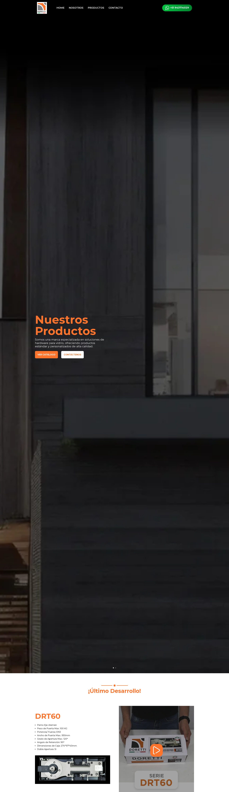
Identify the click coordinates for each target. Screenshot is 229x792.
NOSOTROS (76, 7)
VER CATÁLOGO (46, 354)
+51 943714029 (179, 7)
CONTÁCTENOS (72, 354)
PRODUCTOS (96, 7)
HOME (60, 7)
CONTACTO (116, 7)
